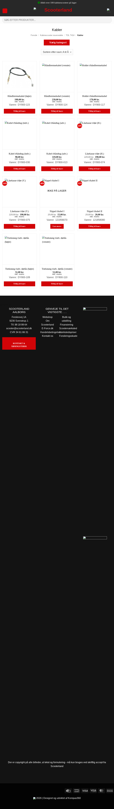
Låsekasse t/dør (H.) (94, 153)
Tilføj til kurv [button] (19, 111)
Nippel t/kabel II (94, 211)
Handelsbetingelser (50, 332)
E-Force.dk (47, 328)
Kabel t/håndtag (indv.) (19, 153)
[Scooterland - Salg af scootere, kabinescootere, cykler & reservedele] (57, 11)
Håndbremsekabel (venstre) (57, 96)
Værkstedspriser (67, 332)
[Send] (108, 20)
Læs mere (57, 226)
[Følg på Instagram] (8, 790)
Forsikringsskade (68, 336)
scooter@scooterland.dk (19, 328)
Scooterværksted (68, 328)
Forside (34, 35)
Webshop (47, 317)
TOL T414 (70, 35)
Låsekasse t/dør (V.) (19, 211)
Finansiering (66, 324)
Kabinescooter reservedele (51, 35)
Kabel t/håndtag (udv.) (56, 153)
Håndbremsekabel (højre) (19, 96)
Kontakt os (47, 336)
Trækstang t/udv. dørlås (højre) (19, 269)
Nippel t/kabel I (57, 211)
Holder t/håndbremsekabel (94, 96)
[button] (5, 10)
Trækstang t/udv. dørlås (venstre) (57, 269)
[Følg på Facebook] (2, 790)
